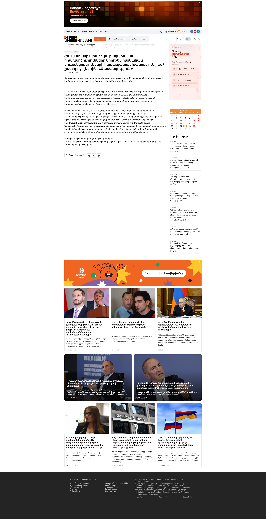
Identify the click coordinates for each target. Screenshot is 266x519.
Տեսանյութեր (110, 485)
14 (190, 121)
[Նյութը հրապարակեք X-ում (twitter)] (99, 155)
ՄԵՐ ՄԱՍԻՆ (75, 479)
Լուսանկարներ (111, 487)
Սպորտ (73, 489)
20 (185, 123)
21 (190, 123)
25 (176, 126)
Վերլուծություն (111, 489)
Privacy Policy (139, 497)
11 (176, 121)
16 (198, 121)
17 (172, 123)
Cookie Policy (188, 497)
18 (176, 123)
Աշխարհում (75, 491)
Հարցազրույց (110, 491)
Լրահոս (100, 39)
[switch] (188, 39)
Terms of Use (163, 497)
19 (181, 123)
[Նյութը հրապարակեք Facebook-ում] (89, 155)
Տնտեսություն (76, 487)
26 (181, 126)
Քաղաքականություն (71, 52)
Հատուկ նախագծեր (118, 39)
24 (172, 126)
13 (185, 121)
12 (181, 121)
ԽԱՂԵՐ (135, 39)
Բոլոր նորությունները (79, 483)
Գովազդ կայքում (89, 479)
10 (172, 121)
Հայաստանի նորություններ (116, 483)
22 (194, 123)
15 (194, 121)
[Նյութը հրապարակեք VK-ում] (94, 155)
